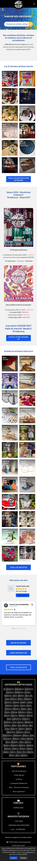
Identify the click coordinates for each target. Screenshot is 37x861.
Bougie (7, 699)
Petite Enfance (7, 735)
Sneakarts (30, 745)
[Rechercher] (31, 24)
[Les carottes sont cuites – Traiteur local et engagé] (10, 113)
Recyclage (30, 738)
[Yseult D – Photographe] (10, 519)
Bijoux (27, 695)
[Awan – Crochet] (10, 364)
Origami (7, 729)
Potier (32, 735)
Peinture (27, 732)
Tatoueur (13, 752)
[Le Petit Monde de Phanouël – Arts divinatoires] (10, 381)
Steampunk (8, 748)
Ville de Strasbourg (19, 771)
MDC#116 (30, 310)
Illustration (14, 715)
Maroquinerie (29, 722)
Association (8, 695)
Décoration (8, 709)
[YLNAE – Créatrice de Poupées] (27, 554)
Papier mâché (11, 732)
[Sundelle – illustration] (27, 79)
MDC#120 (26, 317)
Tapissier (6, 752)
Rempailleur (15, 742)
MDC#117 (31, 255)
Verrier (18, 755)
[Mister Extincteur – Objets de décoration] (10, 450)
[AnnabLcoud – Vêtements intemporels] (27, 364)
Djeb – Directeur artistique (19, 787)
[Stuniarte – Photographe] (10, 502)
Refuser (23, 858)
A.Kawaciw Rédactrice (19, 783)
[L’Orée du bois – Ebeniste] (10, 433)
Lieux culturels (16, 719)
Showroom (22, 745)
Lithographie (8, 722)
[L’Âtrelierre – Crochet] (27, 113)
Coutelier (16, 705)
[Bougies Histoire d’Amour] (27, 536)
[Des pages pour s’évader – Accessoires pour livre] (10, 415)
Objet (31, 725)
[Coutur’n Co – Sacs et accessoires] (10, 398)
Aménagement (19, 689)
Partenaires (20, 732)
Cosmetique (9, 705)
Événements (22, 712)
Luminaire (21, 722)
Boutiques (14, 699)
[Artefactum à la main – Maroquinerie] (27, 165)
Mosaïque (25, 725)
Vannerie (12, 755)
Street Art (16, 748)
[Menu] (34, 3)
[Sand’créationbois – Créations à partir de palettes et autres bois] (27, 415)
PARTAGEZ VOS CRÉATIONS (19, 825)
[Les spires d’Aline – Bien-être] (10, 148)
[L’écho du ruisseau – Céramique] (10, 467)
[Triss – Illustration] (27, 96)
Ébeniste (7, 712)
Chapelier (24, 702)
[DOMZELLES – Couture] (27, 433)
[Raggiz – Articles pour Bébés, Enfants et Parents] (27, 519)
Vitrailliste (24, 755)
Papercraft (14, 729)
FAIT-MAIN (19, 821)
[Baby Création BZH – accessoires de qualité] (27, 381)
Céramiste (16, 702)
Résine (22, 742)
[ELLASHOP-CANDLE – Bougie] (27, 398)
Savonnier (28, 742)
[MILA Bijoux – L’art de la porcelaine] (10, 130)
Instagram (20, 261)
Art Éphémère (19, 692)
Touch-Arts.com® (18, 845)
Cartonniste (8, 702)
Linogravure (26, 719)
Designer (24, 709)
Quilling (23, 738)
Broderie (20, 699)
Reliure (8, 742)
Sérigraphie (14, 745)
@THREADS (20, 829)
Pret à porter (8, 738)
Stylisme (30, 748)
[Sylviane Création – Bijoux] (27, 502)
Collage (30, 702)
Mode (19, 725)
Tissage (19, 752)
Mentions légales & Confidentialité (18, 837)
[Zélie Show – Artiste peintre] (10, 79)
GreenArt (7, 715)
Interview (30, 715)
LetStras (19, 779)
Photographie (17, 735)
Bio (31, 695)
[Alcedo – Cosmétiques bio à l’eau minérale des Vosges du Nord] (10, 536)
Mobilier (14, 725)
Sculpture (7, 745)
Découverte (16, 709)
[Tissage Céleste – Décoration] (27, 148)
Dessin (30, 709)
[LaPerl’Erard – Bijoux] (10, 554)
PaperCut (22, 729)
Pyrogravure (16, 738)
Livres (15, 722)
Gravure (29, 712)
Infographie (22, 715)
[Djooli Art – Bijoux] (27, 484)
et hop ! (13, 858)
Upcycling (30, 752)
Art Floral (28, 692)
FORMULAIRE (18, 808)
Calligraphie (28, 699)
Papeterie (29, 729)
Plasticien (26, 735)
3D (4, 689)
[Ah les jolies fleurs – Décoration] (27, 130)
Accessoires (10, 689)
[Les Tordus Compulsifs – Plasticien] (10, 165)
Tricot (24, 752)
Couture (23, 705)
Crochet (29, 705)
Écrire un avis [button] (23, 595)
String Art (23, 748)
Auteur (15, 695)
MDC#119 (26, 315)
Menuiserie (7, 725)
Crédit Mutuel (19, 775)
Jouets (9, 719)
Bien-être (21, 695)
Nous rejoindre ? (19, 791)
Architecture (29, 689)
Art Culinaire (10, 692)
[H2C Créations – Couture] (10, 484)
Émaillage (14, 712)
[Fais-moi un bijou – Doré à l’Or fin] (27, 467)
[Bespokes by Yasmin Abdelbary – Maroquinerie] (10, 96)
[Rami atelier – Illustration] (27, 450)
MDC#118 (25, 312)
